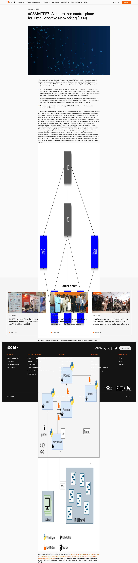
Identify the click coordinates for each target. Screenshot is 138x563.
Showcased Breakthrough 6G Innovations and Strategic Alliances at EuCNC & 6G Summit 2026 (24, 321)
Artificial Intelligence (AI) (34, 361)
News (120, 358)
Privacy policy (71, 396)
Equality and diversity (97, 371)
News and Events (75, 2)
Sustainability (63, 364)
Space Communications (34, 367)
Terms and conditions (59, 396)
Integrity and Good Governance (99, 367)
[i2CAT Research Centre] (11, 2)
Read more (13, 332)
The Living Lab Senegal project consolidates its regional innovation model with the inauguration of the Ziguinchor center (69, 321)
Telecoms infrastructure (66, 361)
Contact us (125, 348)
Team (92, 361)
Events (120, 361)
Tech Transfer (55, 2)
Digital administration (65, 358)
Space (61, 367)
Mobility (61, 377)
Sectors (46, 2)
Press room (122, 364)
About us (93, 358)
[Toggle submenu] (25, 2)
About (64, 2)
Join (126, 2)
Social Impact (32, 374)
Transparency (95, 364)
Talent (85, 2)
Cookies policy (82, 396)
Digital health (63, 371)
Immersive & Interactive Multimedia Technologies (41, 371)
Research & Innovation (34, 2)
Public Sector (10, 361)
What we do (21, 2)
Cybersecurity (31, 364)
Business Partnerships (13, 364)
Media (61, 374)
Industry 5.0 (62, 380)
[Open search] (119, 2)
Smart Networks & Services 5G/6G (37, 358)
